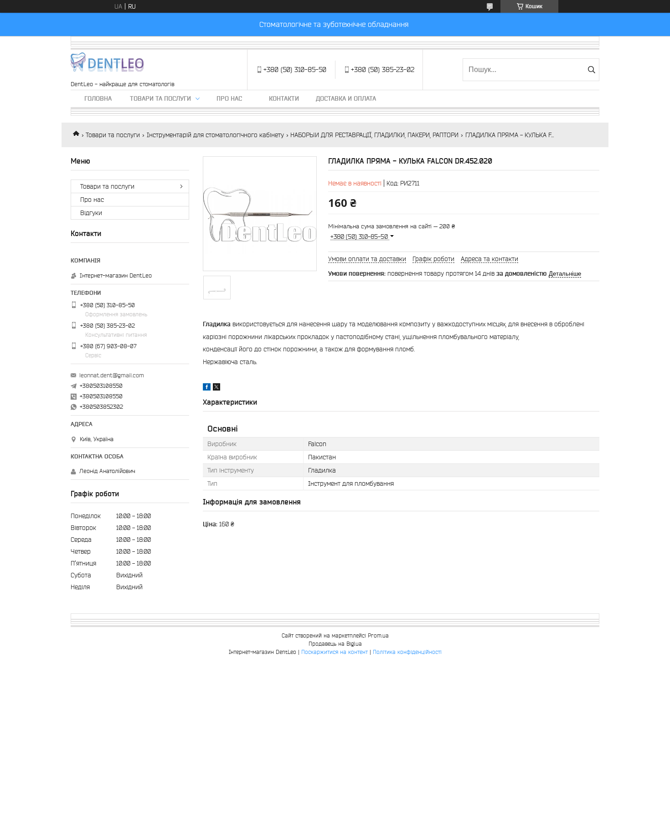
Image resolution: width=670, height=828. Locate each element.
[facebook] (207, 388)
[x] (216, 388)
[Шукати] (591, 69)
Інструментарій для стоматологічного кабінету (215, 135)
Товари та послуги (160, 98)
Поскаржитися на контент (334, 652)
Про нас (229, 98)
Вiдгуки (91, 212)
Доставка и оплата (346, 98)
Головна (98, 98)
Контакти (284, 98)
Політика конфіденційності (407, 652)
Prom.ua (378, 635)
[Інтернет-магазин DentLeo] (107, 65)
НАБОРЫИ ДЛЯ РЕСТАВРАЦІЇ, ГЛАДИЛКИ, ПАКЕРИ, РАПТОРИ (374, 135)
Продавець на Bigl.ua (335, 644)
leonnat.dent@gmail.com (111, 375)
